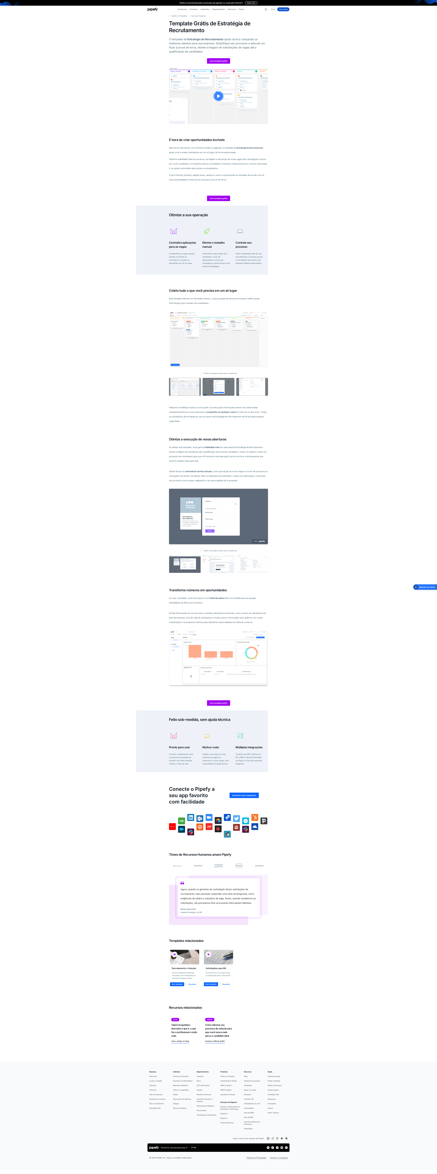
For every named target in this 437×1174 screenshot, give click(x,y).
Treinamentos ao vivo (252, 1104)
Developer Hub (273, 1094)
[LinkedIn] (268, 1147)
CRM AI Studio (225, 1085)
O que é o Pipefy (155, 1081)
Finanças (200, 1076)
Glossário (247, 1094)
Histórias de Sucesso (252, 1081)
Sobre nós (153, 1076)
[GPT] (268, 1138)
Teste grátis (283, 9)
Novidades (272, 1104)
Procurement (201, 1110)
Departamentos (218, 9)
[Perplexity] (277, 1138)
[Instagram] (286, 1147)
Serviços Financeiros (181, 1076)
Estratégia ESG (155, 1108)
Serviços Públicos (180, 1108)
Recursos (232, 9)
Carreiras (152, 1085)
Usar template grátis (218, 61)
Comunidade (249, 1108)
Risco (199, 1081)
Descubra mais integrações (244, 795)
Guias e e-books (250, 1090)
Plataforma (182, 9)
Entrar (273, 9)
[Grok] (272, 1138)
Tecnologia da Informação (206, 1115)
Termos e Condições (279, 1158)
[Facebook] (272, 1147)
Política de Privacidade (256, 1158)
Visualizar (192, 984)
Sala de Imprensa (156, 1094)
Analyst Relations (227, 1123)
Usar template (177, 984)
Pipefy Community (275, 1085)
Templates (248, 1085)
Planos (241, 9)
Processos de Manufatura (182, 1081)
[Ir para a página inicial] (153, 9)
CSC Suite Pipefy (203, 1085)
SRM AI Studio (225, 1090)
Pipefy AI (223, 1118)
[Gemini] (281, 1138)
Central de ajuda (274, 1076)
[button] (218, 96)
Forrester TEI (249, 1099)
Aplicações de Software (182, 1099)
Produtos (194, 9)
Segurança (272, 1099)
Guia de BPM (249, 1113)
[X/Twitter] (277, 1147)
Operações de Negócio (205, 1106)
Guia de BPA (248, 1117)
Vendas (199, 1090)
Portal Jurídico (273, 1113)
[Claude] (286, 1138)
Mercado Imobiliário (180, 1085)
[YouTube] (281, 1147)
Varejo (175, 1094)
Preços (270, 1108)
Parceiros (152, 1090)
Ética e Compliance (156, 1104)
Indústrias (205, 9)
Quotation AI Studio (227, 1094)
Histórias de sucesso (157, 1099)
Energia (176, 1104)
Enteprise (223, 1114)
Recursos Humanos (204, 1094)
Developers (248, 1129)
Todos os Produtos (227, 1076)
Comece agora (273, 1090)
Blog (245, 1076)
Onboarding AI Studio (228, 1081)
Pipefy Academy (274, 1081)
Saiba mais (251, 3)
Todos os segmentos (181, 1090)
